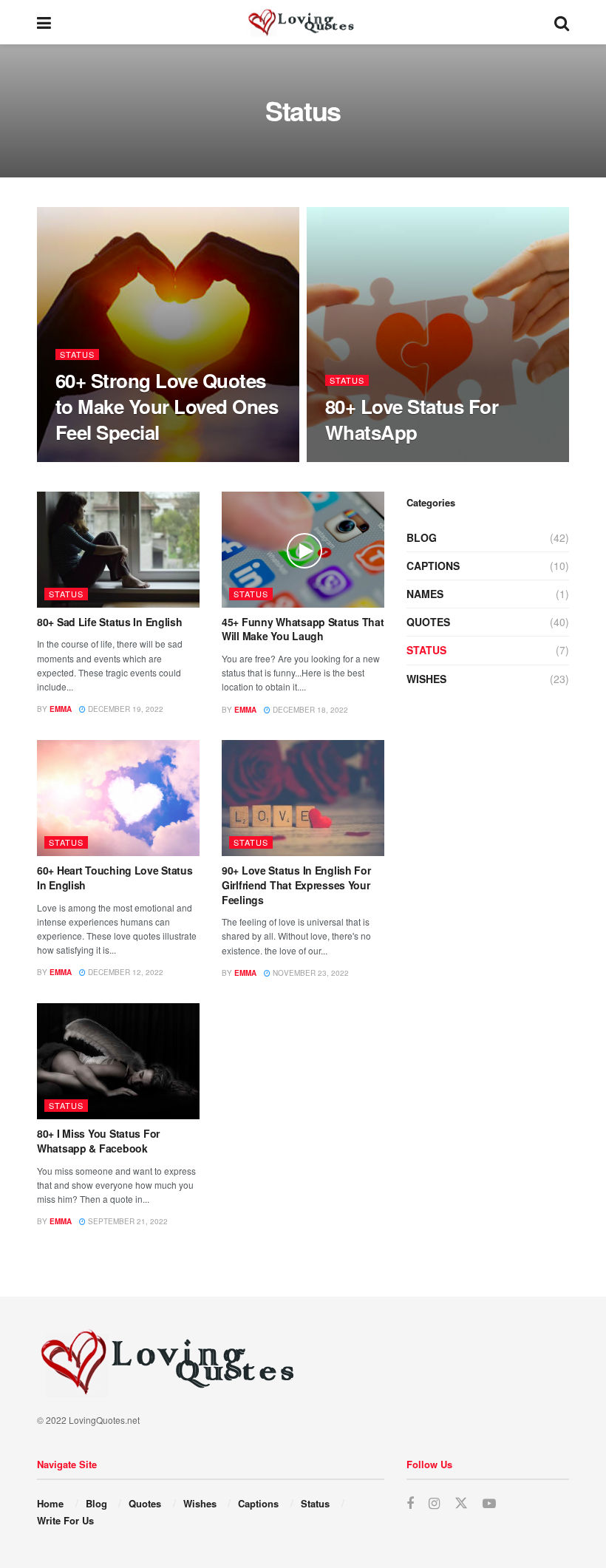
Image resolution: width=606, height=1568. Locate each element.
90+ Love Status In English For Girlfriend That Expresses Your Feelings (296, 884)
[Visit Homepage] (302, 22)
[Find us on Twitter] (461, 1503)
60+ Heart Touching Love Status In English (115, 877)
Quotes (428, 621)
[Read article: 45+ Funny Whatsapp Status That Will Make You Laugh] (303, 550)
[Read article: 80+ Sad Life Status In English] (118, 550)
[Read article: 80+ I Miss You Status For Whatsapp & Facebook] (118, 1061)
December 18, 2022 (309, 710)
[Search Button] (561, 22)
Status (77, 354)
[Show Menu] (44, 22)
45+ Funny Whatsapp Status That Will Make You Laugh (303, 629)
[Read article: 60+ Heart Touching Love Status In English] (118, 798)
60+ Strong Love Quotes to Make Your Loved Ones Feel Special (166, 406)
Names (424, 593)
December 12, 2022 (124, 972)
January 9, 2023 (365, 460)
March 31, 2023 (93, 460)
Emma (61, 709)
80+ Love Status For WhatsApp (411, 419)
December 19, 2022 (124, 709)
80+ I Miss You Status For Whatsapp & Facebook (98, 1140)
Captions (433, 565)
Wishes (426, 678)
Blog (421, 537)
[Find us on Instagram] (434, 1504)
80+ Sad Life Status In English (110, 621)
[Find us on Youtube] (489, 1504)
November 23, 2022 (309, 973)
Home (50, 1503)
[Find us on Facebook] (410, 1504)
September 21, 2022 (127, 1221)
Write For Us (65, 1520)
